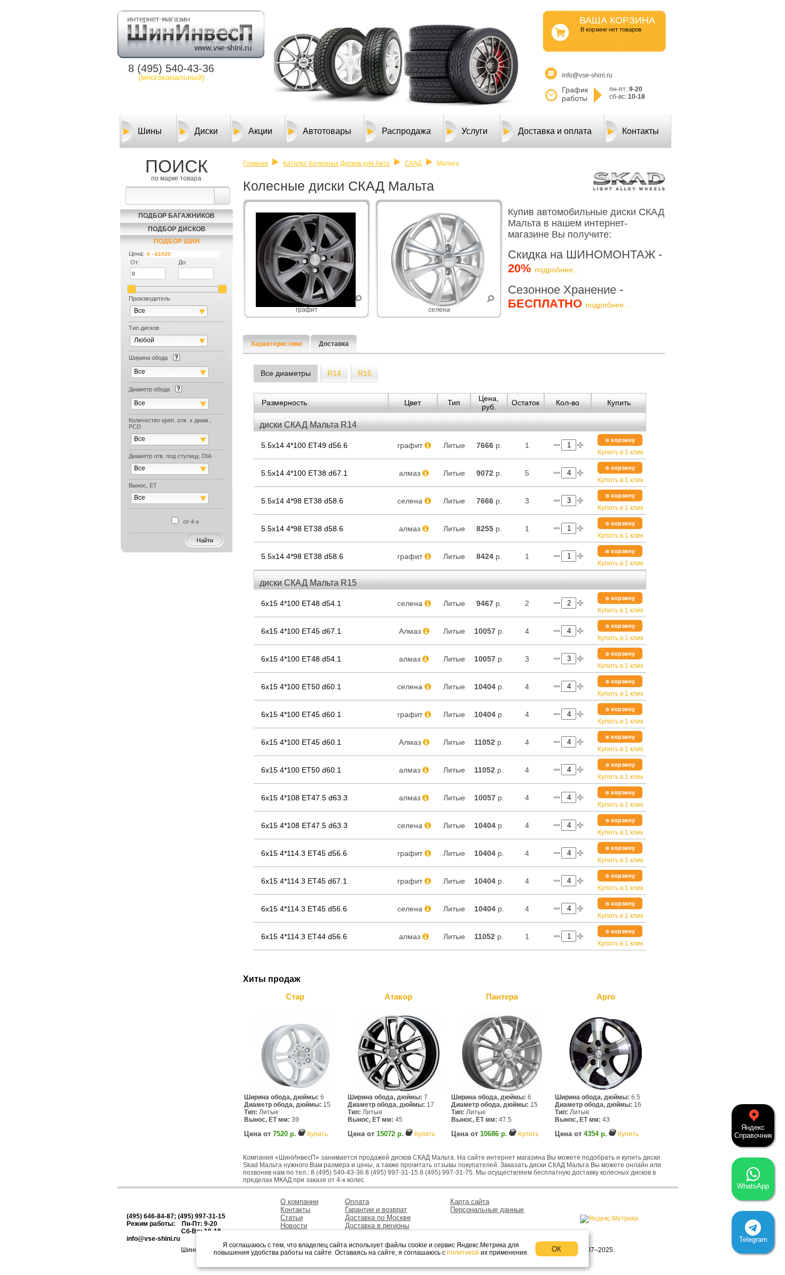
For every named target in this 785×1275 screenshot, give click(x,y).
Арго (605, 996)
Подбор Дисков (177, 229)
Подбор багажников (176, 215)
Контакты (640, 131)
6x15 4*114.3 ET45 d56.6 (304, 853)
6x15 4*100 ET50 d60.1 (301, 686)
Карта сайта (469, 1202)
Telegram (753, 1239)
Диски (206, 131)
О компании (299, 1202)
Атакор (398, 996)
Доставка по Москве (378, 1218)
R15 (365, 373)
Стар (295, 996)
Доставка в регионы (377, 1226)
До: (182, 262)
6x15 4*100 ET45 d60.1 (301, 714)
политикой (463, 1252)
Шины (150, 131)
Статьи (291, 1218)
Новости (293, 1226)
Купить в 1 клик (620, 452)
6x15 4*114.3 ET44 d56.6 (304, 936)
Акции (260, 131)
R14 (334, 373)
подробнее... (557, 269)
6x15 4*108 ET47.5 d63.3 (304, 797)
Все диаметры (286, 373)
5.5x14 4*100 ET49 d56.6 (304, 445)
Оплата (357, 1202)
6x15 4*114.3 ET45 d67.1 (304, 881)
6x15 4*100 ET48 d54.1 (301, 603)
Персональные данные (487, 1210)
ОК (556, 1249)
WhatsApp (753, 1186)
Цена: (136, 253)
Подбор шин (177, 241)
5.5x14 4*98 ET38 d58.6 (302, 501)
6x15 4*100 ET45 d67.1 (301, 631)
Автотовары (327, 131)
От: (134, 262)
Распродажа (406, 131)
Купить (317, 1134)
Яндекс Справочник (753, 1131)
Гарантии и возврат (376, 1210)
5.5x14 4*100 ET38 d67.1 (304, 473)
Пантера (502, 996)
